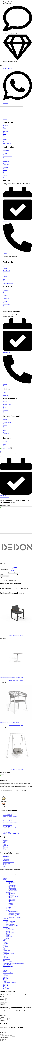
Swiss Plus (8, 908)
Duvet (10, 897)
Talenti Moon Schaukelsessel (16, 769)
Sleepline (5, 978)
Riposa (5, 977)
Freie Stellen (9, 936)
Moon (22, 677)
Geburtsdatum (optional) (6, 1035)
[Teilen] (3, 1039)
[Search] (15, 874)
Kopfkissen (12, 899)
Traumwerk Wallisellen (12, 925)
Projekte (8, 934)
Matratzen (11, 902)
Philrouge (5, 975)
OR (1, 577)
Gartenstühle (9, 722)
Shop (4, 879)
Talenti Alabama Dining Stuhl (16, 635)
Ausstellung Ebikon (14, 914)
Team (7, 935)
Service (8, 931)
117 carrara (13, 568)
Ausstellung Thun (13, 915)
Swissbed (5, 984)
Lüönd (4, 974)
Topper (11, 904)
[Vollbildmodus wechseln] (2, 1039)
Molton (11, 903)
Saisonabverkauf (13, 911)
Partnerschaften (10, 932)
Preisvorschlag (3, 1018)
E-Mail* (2, 1034)
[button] (1, 451)
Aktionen (5, 386)
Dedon (19, 790)
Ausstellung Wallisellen (15, 917)
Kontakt (8, 928)
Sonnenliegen (12, 889)
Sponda (5, 980)
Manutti (5, 954)
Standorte (5, 395)
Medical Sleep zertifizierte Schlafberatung (13, 963)
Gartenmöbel (9, 677)
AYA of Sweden (7, 964)
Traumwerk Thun (10, 924)
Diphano (5, 947)
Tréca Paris (6, 988)
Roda (4, 956)
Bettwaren (11, 895)
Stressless (8, 907)
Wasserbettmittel (13, 906)
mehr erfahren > (4, 793)
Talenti (18, 677)
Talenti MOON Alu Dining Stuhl (16, 725)
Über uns (5, 413)
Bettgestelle (12, 893)
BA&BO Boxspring (8, 966)
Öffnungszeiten (10, 929)
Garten (4, 258)
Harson (5, 970)
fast (4, 949)
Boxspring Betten (13, 896)
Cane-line (5, 946)
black (12, 570)
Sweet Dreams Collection (9, 982)
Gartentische (3, 677)
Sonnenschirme (13, 890)
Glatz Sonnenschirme (8, 953)
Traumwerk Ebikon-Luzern (13, 922)
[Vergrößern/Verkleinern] (0, 1039)
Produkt (2, 1017)
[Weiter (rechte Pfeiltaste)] (2, 1040)
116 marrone (14, 567)
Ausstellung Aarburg (14, 913)
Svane (4, 981)
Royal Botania (6, 959)
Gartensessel (12, 883)
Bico (4, 967)
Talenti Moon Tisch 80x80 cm (16, 680)
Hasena (5, 971)
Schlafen (5, 119)
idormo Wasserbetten (8, 973)
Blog (7, 938)
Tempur (14, 790)
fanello (4, 968)
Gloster (5, 952)
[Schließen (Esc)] (5, 1039)
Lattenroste (12, 900)
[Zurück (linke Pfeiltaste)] (0, 1040)
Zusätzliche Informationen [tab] (9, 580)
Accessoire (12, 882)
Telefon (2, 1002)
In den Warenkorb (5, 576)
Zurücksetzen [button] (21, 572)
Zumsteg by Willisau (8, 961)
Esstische (14, 677)
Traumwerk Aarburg (11, 921)
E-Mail (2, 1015)
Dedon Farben (4, 569)
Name (1, 1001)
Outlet (7, 910)
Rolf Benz (5, 957)
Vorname (2, 999)
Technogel (5, 985)
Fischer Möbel (6, 950)
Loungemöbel (12, 888)
